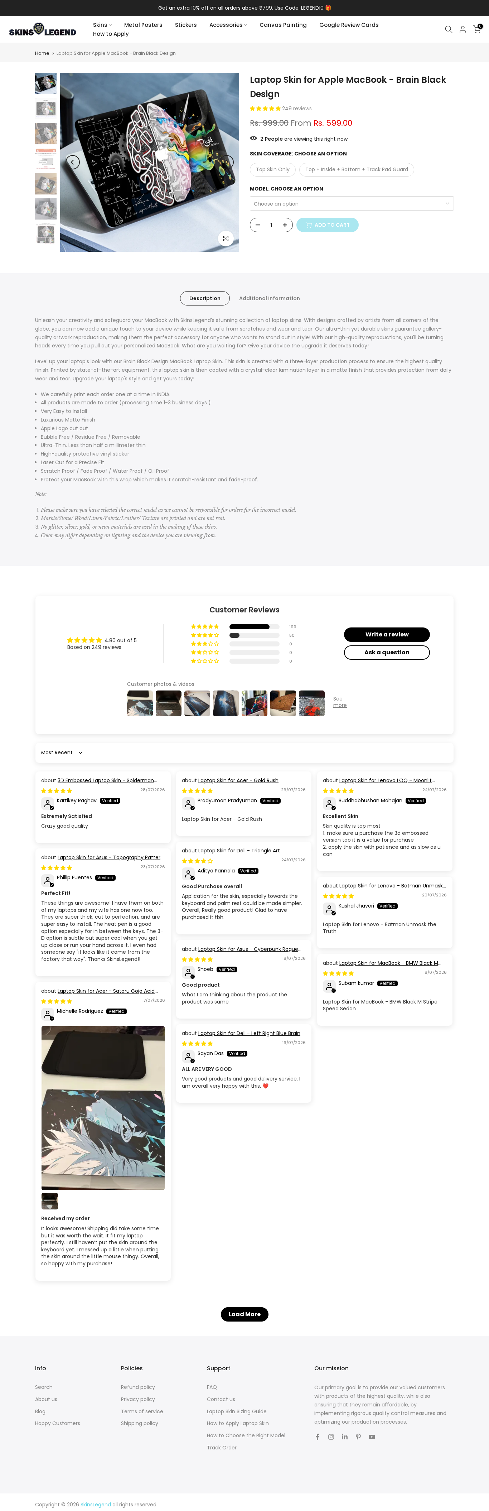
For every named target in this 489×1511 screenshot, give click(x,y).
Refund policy (138, 1387)
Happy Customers (57, 1423)
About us (46, 1399)
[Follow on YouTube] (372, 1437)
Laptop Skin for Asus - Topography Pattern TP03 (102, 861)
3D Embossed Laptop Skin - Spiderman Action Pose (97, 784)
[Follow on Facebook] (317, 1437)
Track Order (222, 1447)
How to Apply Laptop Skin (238, 1423)
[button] (266, 108)
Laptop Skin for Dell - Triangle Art (239, 850)
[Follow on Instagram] (331, 1437)
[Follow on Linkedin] (345, 1437)
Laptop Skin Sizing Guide (237, 1411)
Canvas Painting (283, 25)
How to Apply (111, 34)
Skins (100, 25)
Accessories (226, 25)
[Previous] (73, 162)
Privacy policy (138, 1399)
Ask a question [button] (387, 652)
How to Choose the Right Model (246, 1435)
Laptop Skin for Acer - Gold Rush (238, 780)
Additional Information (269, 298)
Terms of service (142, 1411)
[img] (56, 790)
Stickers (186, 25)
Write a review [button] (387, 634)
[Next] (226, 162)
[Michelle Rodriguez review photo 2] (49, 1201)
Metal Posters (143, 25)
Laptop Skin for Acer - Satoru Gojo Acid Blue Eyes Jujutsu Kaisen (98, 994)
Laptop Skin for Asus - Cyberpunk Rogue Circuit (240, 952)
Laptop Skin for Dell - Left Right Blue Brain (249, 1033)
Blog (40, 1411)
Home (42, 53)
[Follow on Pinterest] (358, 1437)
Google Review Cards (349, 25)
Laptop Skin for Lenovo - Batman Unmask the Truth (383, 889)
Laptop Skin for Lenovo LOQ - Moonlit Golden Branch (377, 784)
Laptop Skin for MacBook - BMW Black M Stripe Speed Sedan (380, 966)
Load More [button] (245, 1314)
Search (44, 1387)
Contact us (221, 1399)
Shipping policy (139, 1423)
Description (205, 298)
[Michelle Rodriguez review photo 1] (103, 1108)
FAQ (212, 1387)
